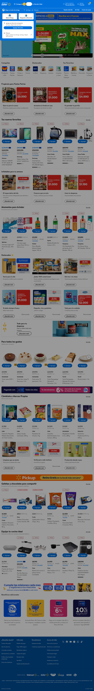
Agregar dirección (18, 28)
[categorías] (24, 4)
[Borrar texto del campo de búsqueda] (21, 4)
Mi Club (77, 10)
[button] (69, 4)
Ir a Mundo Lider (37, 4)
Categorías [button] (19, 4)
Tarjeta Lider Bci (68, 10)
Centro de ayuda (86, 10)
